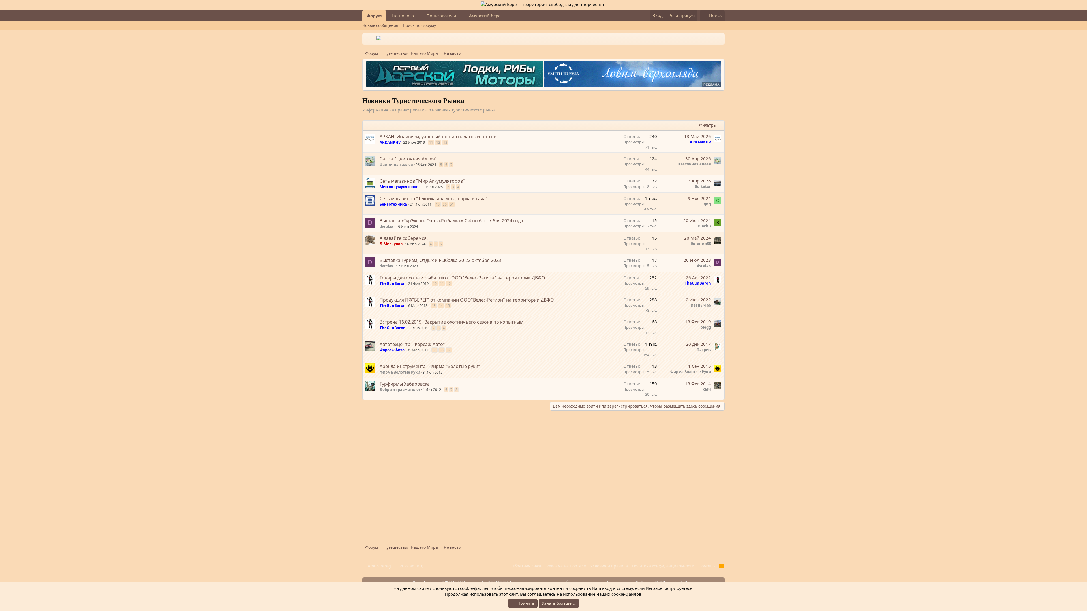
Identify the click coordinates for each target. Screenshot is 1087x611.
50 (445, 204)
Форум (374, 15)
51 (452, 204)
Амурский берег (485, 15)
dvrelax (386, 226)
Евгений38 (701, 243)
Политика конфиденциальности (663, 566)
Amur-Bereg (379, 566)
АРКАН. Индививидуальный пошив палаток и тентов (438, 137)
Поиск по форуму (419, 25)
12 (438, 142)
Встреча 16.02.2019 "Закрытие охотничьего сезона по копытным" (452, 322)
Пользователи (441, 15)
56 (442, 350)
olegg (706, 327)
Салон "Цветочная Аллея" (408, 159)
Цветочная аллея (396, 164)
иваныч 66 (701, 305)
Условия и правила (609, 566)
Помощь (707, 566)
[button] (418, 15)
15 (448, 305)
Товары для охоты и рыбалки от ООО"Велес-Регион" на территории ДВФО (462, 278)
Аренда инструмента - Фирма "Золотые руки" (430, 366)
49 (438, 204)
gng (707, 203)
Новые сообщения (380, 25)
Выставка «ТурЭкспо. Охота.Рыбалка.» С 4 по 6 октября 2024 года (451, 221)
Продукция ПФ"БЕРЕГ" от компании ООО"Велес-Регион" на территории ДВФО (467, 300)
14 (441, 305)
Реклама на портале (566, 566)
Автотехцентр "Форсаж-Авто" (412, 344)
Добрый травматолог (400, 389)
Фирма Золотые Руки (400, 372)
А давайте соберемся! (404, 238)
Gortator (703, 186)
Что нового (402, 15)
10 (435, 283)
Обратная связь (526, 566)
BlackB (704, 226)
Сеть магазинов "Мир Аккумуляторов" (422, 181)
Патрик (704, 349)
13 (445, 142)
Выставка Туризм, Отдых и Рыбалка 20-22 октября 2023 (440, 260)
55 (434, 350)
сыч (707, 389)
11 (431, 142)
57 (449, 350)
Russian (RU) (410, 566)
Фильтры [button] (708, 125)
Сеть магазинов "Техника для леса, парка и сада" (434, 198)
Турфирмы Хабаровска (405, 384)
